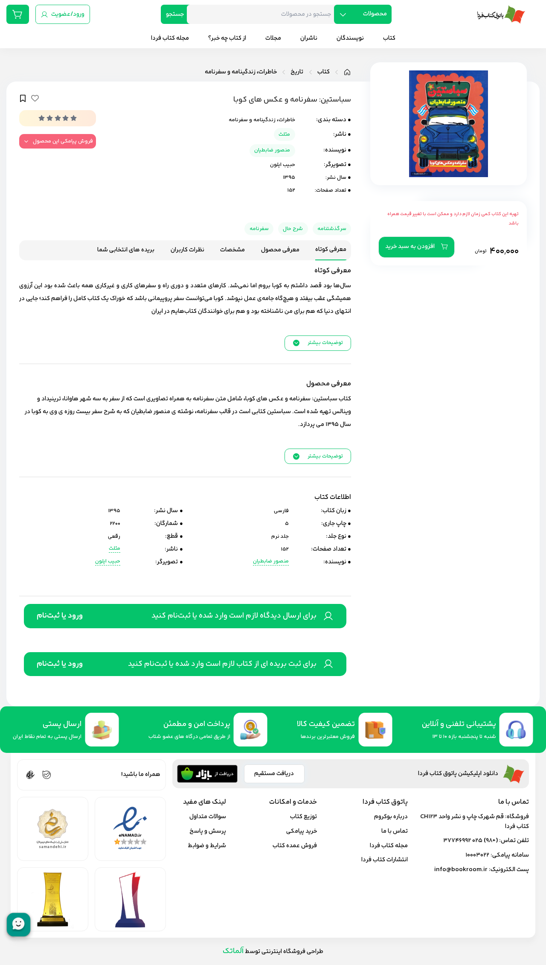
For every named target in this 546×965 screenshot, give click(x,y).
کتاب (323, 72)
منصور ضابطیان (272, 150)
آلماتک (233, 951)
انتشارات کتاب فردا (384, 860)
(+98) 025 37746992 (470, 840)
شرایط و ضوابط (207, 846)
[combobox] (263, 14)
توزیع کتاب (303, 817)
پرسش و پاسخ (207, 831)
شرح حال (293, 228)
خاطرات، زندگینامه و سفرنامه (241, 72)
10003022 (477, 855)
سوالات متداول (207, 817)
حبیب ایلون (282, 164)
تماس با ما (394, 831)
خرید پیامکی (301, 831)
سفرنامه (259, 228)
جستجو (175, 14)
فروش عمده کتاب (295, 846)
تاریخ (296, 72)
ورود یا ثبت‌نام (60, 615)
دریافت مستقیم (274, 773)
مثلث (284, 134)
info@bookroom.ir (461, 870)
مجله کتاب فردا (389, 846)
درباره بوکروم (391, 817)
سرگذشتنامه (331, 228)
